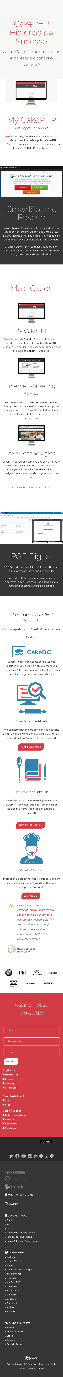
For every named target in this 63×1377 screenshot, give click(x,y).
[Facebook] (17, 1171)
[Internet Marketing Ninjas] (31, 368)
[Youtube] (23, 1171)
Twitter (11, 1322)
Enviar (11, 1076)
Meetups (11, 1292)
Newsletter (11, 1089)
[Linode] (15, 1201)
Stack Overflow (15, 1346)
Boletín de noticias (15, 1129)
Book (9, 1234)
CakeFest (12, 1301)
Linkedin (11, 1309)
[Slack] (41, 1171)
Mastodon (12, 1326)
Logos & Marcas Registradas (22, 1255)
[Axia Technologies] (31, 436)
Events (9, 1094)
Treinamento (14, 1288)
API (8, 1239)
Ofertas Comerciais (20, 1209)
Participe (11, 1271)
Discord (11, 1354)
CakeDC (8, 136)
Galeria (13, 1218)
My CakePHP (13, 1296)
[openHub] (15, 1187)
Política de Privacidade (19, 1251)
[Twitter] (11, 1171)
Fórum (10, 1342)
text (7, 1119)
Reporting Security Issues (21, 1247)
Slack (10, 1350)
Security (9, 1098)
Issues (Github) (14, 1275)
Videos (10, 1243)
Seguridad (11, 1138)
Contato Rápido (30, 825)
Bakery (11, 1280)
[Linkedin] (29, 1171)
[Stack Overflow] (46, 1171)
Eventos (9, 1134)
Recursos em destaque (19, 1284)
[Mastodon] (52, 1171)
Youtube (11, 1313)
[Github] (35, 1171)
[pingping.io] (16, 1193)
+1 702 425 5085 (30, 746)
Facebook (12, 1317)
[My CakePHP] (31, 313)
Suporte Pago (14, 1358)
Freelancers (12, 1102)
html (7, 1115)
